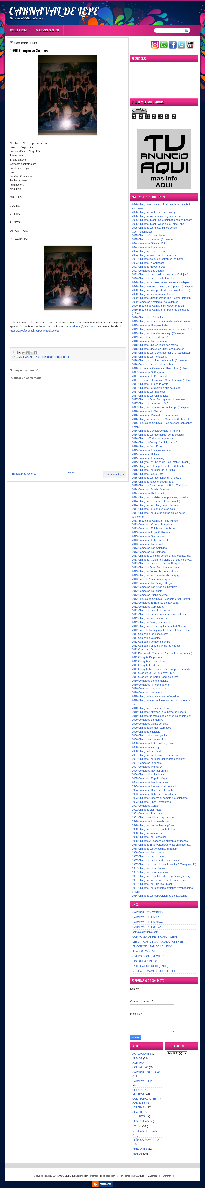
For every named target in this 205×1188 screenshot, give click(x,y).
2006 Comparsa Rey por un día (150, 770)
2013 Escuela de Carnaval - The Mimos (155, 520)
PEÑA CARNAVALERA (145, 1139)
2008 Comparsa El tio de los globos (152, 743)
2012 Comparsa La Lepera (147, 590)
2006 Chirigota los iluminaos (148, 774)
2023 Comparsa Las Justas (148, 270)
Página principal (18, 30)
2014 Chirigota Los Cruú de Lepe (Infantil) (156, 501)
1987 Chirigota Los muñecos (148, 868)
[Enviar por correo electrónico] (24, 353)
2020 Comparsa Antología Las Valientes (155, 301)
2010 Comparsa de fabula (147, 692)
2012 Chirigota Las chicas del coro (152, 610)
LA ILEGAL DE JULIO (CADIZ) (150, 966)
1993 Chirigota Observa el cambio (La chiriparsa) (160, 797)
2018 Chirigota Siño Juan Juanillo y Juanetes (158, 348)
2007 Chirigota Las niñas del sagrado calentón (158, 758)
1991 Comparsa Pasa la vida (148, 813)
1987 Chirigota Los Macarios (148, 856)
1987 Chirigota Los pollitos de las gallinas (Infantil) (161, 876)
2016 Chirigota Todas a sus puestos (153, 438)
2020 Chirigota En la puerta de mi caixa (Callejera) (161, 290)
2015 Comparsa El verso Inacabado (152, 450)
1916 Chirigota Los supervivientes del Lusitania (159, 895)
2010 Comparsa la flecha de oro (150, 684)
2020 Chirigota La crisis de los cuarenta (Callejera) (161, 282)
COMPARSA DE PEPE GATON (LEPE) (155, 936)
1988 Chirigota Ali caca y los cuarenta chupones (160, 840)
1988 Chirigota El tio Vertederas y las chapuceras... (162, 844)
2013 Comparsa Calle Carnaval (150, 540)
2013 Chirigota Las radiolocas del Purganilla (157, 563)
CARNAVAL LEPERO (31, 357)
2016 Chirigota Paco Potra (147, 446)
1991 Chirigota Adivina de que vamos (153, 817)
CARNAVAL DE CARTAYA (147, 922)
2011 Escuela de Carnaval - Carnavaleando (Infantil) (162, 653)
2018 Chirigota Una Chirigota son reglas (155, 344)
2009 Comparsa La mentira (147, 719)
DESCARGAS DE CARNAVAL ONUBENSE (157, 941)
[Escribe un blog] (28, 353)
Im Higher (125, 1176)
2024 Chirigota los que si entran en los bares (158, 258)
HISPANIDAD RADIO (144, 961)
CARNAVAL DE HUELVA (146, 926)
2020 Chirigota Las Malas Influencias (153, 278)
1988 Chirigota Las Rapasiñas (149, 836)
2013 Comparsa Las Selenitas (149, 547)
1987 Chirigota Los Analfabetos (150, 872)
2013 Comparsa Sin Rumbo (148, 536)
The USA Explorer (139, 1176)
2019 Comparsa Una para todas (150, 325)
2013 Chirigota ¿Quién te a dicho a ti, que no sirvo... (162, 559)
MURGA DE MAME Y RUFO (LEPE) (153, 971)
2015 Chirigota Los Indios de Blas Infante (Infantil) (161, 462)
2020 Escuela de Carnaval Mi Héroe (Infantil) (158, 305)
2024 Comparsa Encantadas (148, 247)
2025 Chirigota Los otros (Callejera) (152, 239)
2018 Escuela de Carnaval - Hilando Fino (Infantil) (160, 368)
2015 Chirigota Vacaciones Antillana (152, 481)
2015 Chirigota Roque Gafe (147, 473)
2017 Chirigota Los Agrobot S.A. (150, 403)
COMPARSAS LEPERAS (52, 357)
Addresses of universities (161, 1176)
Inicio (70, 472)
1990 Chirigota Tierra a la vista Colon (153, 829)
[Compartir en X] (31, 353)
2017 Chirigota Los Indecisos (149, 391)
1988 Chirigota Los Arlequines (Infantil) (154, 848)
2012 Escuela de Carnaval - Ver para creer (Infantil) (161, 598)
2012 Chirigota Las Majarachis (149, 618)
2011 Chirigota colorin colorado (149, 661)
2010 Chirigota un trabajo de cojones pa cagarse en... (163, 715)
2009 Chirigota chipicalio (146, 731)
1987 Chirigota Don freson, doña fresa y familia (159, 880)
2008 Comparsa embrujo (146, 747)
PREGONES (139, 1148)
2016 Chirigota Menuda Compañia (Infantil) (156, 430)
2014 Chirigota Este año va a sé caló (153, 508)
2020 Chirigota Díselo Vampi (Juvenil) (153, 294)
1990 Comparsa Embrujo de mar (150, 821)
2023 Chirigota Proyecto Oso (148, 266)
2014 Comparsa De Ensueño (148, 493)
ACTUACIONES (141, 1053)
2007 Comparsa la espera (147, 762)
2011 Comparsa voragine (146, 637)
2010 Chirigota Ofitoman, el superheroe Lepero (159, 711)
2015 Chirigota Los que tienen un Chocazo (156, 477)
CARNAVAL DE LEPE (54, 10)
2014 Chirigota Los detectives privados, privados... (161, 497)
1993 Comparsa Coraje (145, 805)
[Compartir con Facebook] (35, 353)
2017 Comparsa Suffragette (148, 372)
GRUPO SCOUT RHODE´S (148, 956)
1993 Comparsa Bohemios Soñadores (154, 794)
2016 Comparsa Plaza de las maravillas (155, 415)
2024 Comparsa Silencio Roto (149, 243)
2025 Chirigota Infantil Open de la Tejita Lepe (158, 223)
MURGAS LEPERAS (144, 1131)
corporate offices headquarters (103, 1176)
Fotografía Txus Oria (144, 951)
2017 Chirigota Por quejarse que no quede (156, 387)
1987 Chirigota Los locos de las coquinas (156, 860)
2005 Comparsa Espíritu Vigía (149, 778)
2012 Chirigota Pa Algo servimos (151, 622)
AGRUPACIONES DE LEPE (47, 30)
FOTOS (66, 357)
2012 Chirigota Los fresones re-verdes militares (159, 614)
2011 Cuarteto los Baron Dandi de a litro (155, 676)
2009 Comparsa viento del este (150, 723)
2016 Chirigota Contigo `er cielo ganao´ (154, 442)
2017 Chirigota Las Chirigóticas (150, 395)
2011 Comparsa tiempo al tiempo (151, 641)
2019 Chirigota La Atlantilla (147, 317)
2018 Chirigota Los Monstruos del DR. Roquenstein (161, 352)
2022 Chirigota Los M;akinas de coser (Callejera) (160, 274)
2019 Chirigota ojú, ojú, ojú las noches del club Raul (162, 329)
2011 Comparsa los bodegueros (150, 633)
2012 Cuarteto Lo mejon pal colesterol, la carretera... (162, 630)
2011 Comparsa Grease (145, 649)
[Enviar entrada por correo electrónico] (19, 352)
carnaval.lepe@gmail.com (80, 326)
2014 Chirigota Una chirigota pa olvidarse (155, 505)
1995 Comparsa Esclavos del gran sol (154, 786)
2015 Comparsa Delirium (146, 454)
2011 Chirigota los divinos (147, 665)
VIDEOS (137, 1153)
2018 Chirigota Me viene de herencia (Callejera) (159, 360)
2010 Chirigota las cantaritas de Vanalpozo (156, 696)
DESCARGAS (140, 1121)
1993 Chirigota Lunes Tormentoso (151, 801)
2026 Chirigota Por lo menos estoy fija (154, 212)
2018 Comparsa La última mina (150, 341)
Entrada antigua (115, 474)
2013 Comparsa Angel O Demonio (151, 532)
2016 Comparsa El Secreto (147, 411)
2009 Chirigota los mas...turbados (151, 727)
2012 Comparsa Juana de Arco (150, 594)
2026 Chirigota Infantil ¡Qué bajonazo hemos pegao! (162, 219)
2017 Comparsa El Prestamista (150, 376)
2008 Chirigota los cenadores (149, 751)
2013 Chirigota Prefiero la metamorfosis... (156, 571)
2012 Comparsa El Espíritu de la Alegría (155, 602)
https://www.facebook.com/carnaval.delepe (34, 330)
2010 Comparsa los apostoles (149, 688)
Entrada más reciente (23, 473)
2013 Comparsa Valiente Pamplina (152, 524)
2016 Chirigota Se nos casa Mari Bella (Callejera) (160, 419)
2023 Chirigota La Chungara (148, 262)
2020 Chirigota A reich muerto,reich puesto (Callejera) (162, 286)
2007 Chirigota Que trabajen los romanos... (157, 755)
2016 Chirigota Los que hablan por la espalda (158, 434)
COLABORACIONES (144, 1098)
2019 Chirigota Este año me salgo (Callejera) (158, 333)
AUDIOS (137, 1058)
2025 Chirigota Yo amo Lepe (148, 235)
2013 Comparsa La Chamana (149, 551)
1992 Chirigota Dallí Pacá (146, 809)
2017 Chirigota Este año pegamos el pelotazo (158, 399)
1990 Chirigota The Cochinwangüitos (153, 825)
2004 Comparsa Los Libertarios (150, 782)
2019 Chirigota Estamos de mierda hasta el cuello (161, 321)
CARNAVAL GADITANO (146, 1072)
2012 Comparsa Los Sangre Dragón (152, 583)
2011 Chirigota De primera (147, 657)
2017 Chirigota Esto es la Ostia (150, 383)
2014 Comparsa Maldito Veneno (150, 489)
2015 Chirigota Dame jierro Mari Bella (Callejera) (159, 485)
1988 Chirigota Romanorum (147, 833)
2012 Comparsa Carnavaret (148, 606)
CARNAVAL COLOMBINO (147, 912)
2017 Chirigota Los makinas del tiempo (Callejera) (160, 407)
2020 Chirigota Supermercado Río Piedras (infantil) (161, 297)
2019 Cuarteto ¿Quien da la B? (150, 337)
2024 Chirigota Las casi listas (149, 251)
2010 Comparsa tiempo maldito (150, 680)
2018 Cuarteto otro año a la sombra (152, 364)
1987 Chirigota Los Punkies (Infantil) (153, 883)
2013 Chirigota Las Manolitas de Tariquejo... (157, 575)
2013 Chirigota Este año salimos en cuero (156, 567)
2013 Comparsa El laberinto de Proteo (154, 528)
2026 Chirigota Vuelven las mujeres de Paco (157, 216)
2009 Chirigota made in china (149, 739)
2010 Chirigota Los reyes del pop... (152, 708)
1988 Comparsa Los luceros (148, 852)
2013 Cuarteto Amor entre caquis (151, 579)
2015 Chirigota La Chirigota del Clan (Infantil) (158, 466)
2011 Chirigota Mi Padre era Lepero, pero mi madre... (162, 669)
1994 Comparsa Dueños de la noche (153, 790)
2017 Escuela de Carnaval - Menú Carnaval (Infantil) (162, 380)
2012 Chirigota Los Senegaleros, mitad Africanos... (161, 626)
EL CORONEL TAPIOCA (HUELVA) (152, 946)
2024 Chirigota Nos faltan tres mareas (154, 255)
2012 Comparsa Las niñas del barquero (154, 586)
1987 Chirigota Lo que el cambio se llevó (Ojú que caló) (164, 864)
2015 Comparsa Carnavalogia (149, 458)
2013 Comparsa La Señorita (148, 544)
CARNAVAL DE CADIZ (145, 917)
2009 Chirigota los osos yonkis (150, 735)
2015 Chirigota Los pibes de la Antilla (153, 469)
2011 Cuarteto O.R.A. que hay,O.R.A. (153, 672)
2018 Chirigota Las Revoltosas (149, 356)
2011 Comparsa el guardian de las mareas (156, 645)
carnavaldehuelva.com (145, 931)
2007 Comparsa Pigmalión (147, 766)
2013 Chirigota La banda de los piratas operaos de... (162, 555)
